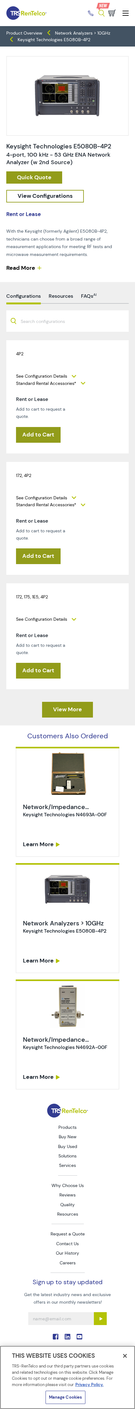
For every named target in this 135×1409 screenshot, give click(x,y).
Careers (68, 1263)
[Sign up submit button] (100, 1318)
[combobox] (67, 321)
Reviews (67, 1195)
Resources (67, 1214)
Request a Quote (68, 1234)
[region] (67, 1377)
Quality (67, 1204)
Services (67, 1165)
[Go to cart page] (112, 13)
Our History (67, 1253)
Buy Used (67, 1146)
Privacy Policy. (89, 1384)
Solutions (67, 1156)
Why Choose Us (67, 1185)
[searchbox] (47, 322)
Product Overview (24, 33)
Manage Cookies (65, 1397)
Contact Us (67, 1243)
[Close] (125, 1356)
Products (67, 1127)
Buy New (68, 1137)
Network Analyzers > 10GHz (82, 33)
